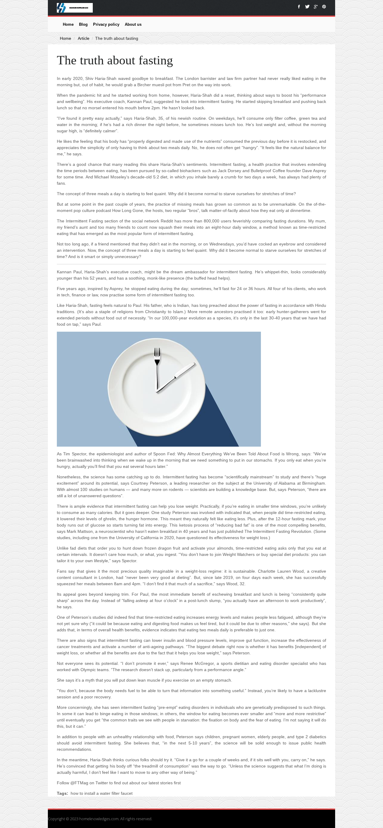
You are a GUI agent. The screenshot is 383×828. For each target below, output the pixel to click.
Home (68, 24)
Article (83, 38)
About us (133, 24)
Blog (83, 24)
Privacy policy (106, 24)
